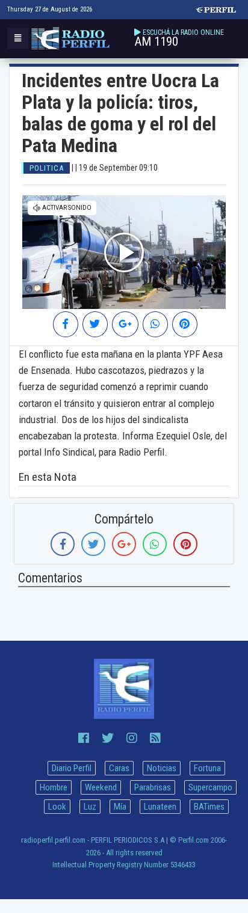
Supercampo (210, 787)
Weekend (101, 787)
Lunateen (160, 806)
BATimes (209, 806)
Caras (119, 768)
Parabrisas (152, 787)
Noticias (161, 768)
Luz (90, 806)
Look (57, 806)
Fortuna (207, 768)
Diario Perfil (71, 768)
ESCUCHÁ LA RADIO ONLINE (183, 32)
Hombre (53, 787)
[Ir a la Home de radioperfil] (124, 689)
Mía (120, 806)
